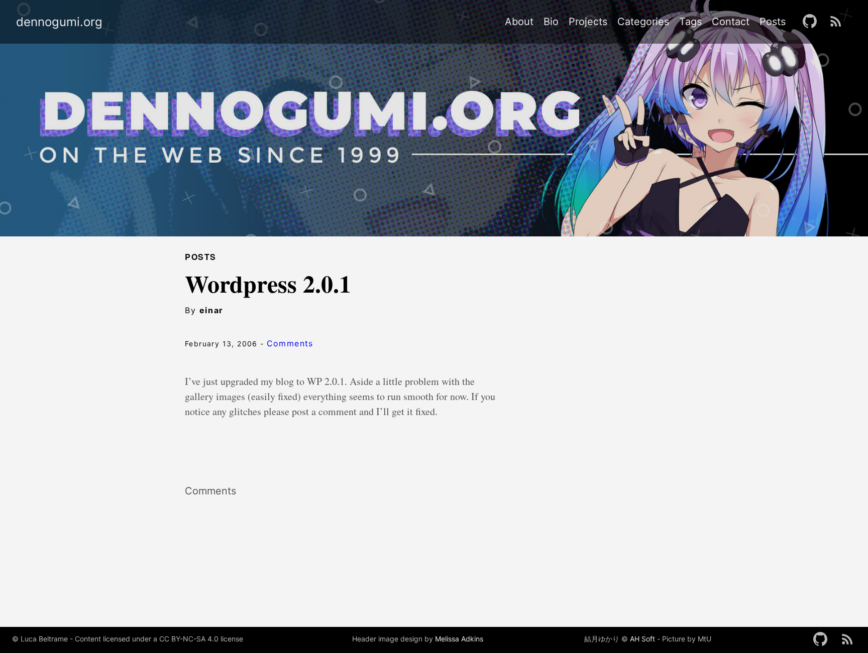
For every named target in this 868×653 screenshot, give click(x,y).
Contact (730, 22)
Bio (551, 22)
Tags (690, 22)
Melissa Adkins (459, 639)
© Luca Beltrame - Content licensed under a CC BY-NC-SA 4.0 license (127, 638)
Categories (643, 22)
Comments (290, 343)
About (519, 22)
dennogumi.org (59, 22)
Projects (588, 22)
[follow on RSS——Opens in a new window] (839, 22)
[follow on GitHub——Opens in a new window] (813, 22)
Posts (772, 22)
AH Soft (642, 639)
